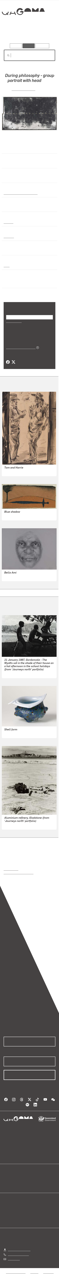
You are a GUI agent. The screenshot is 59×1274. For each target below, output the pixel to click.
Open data (9, 1177)
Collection (23, 22)
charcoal (9, 236)
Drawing (8, 222)
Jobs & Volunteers (15, 1272)
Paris (6, 265)
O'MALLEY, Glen (13, 673)
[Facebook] (8, 362)
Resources (42, 45)
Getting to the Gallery (19, 1249)
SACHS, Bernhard (23, 89)
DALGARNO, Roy (13, 471)
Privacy (34, 1272)
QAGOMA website (13, 1181)
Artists (29, 34)
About (34, 1181)
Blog (33, 1177)
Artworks (11, 34)
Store (6, 1184)
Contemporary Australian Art (20, 193)
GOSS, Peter (10, 733)
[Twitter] (13, 362)
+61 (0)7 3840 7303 (18, 1254)
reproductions (11, 869)
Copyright (48, 1272)
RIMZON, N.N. (11, 516)
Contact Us (13, 1258)
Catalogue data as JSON (19, 347)
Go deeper (47, 34)
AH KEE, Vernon (12, 576)
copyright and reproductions (18, 872)
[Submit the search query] (5, 55)
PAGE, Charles (12, 825)
